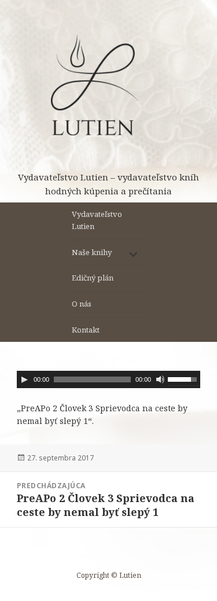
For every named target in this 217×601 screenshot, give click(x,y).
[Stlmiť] (160, 379)
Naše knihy (92, 252)
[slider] (184, 378)
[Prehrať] (24, 379)
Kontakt (86, 330)
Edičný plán (92, 277)
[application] (108, 379)
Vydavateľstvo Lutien (97, 220)
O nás (81, 303)
